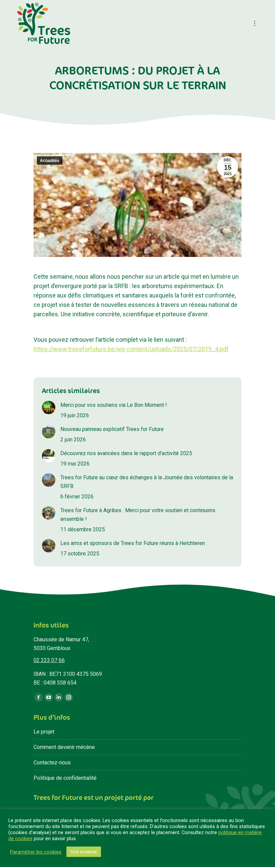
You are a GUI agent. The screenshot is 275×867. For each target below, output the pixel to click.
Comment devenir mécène (64, 747)
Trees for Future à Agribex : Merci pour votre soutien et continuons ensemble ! (137, 514)
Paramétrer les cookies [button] (35, 852)
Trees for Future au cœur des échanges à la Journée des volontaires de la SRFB (146, 481)
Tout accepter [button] (83, 851)
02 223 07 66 (49, 660)
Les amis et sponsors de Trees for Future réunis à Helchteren (132, 543)
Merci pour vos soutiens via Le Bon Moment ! (113, 405)
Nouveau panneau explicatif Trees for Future (112, 429)
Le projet (44, 731)
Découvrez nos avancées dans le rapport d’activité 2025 (126, 453)
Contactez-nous (52, 762)
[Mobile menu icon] (254, 23)
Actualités (49, 160)
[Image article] (48, 407)
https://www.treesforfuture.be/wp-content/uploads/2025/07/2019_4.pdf (131, 349)
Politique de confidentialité (65, 778)
